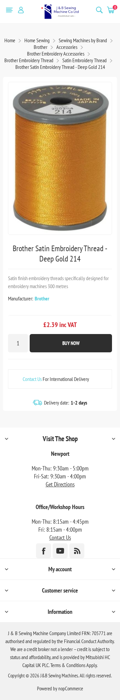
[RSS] (76, 550)
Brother (42, 298)
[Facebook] (43, 550)
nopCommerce (70, 688)
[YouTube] (60, 550)
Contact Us (32, 379)
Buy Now (71, 343)
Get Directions (60, 484)
